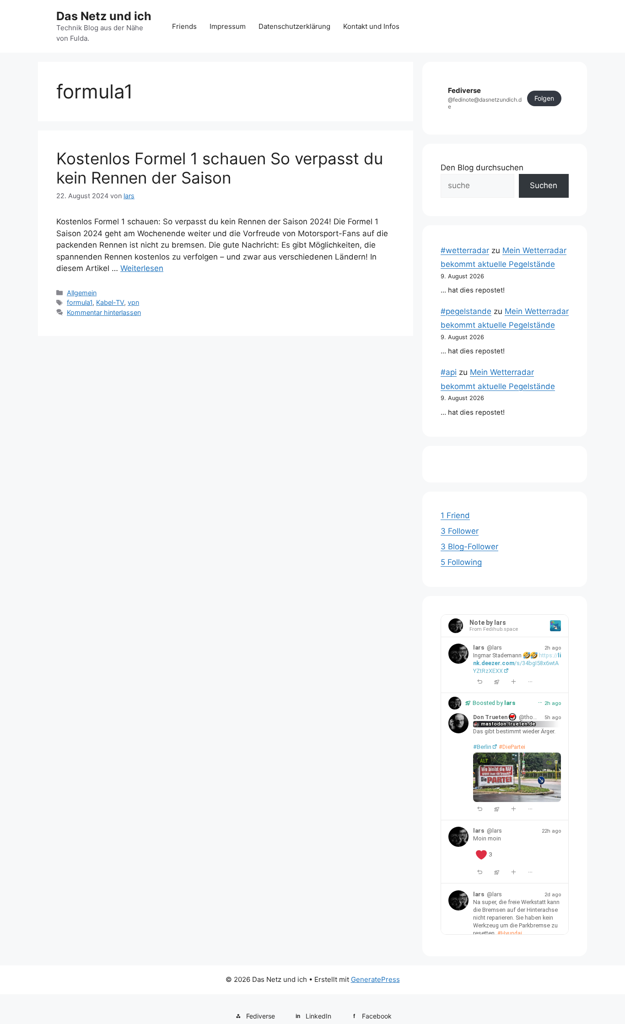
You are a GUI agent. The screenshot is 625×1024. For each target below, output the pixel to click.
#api (449, 372)
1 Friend (455, 515)
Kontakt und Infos (371, 26)
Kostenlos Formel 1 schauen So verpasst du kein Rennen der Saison (219, 168)
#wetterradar (465, 250)
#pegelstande (466, 311)
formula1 (79, 302)
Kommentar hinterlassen (104, 312)
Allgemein (82, 293)
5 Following (461, 562)
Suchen (543, 185)
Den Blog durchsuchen (482, 167)
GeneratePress (375, 979)
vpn (133, 302)
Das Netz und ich (103, 16)
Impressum (228, 26)
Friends (184, 26)
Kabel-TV (110, 302)
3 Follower (460, 531)
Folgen (544, 98)
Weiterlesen (141, 268)
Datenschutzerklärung (294, 26)
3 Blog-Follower (469, 546)
